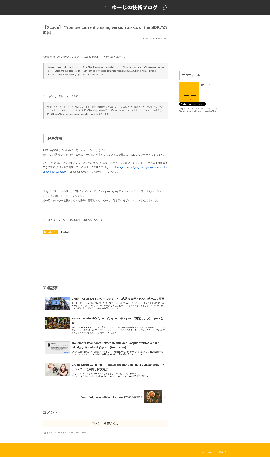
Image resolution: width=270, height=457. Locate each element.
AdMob (66, 232)
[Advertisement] (105, 259)
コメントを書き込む (105, 423)
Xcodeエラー (52, 232)
